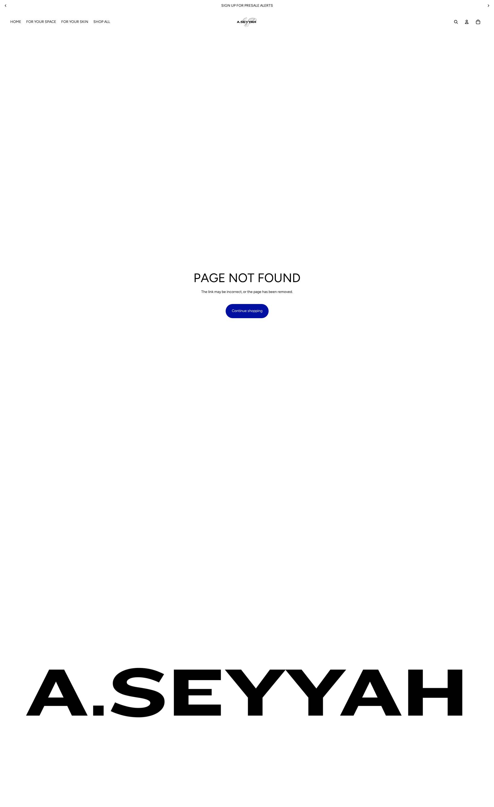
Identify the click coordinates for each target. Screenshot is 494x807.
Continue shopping (247, 311)
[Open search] (456, 22)
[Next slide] (488, 5)
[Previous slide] (5, 5)
